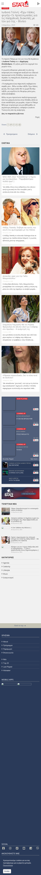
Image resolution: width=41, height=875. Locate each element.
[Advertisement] (18, 596)
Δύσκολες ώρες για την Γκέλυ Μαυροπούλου (15, 277)
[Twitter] (10, 124)
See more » (34, 459)
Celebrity (5, 8)
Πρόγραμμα (7, 645)
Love (36, 409)
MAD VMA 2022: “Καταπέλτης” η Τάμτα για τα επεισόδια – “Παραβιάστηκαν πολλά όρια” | (19, 179)
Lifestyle (6, 570)
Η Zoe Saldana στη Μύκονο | (21, 528)
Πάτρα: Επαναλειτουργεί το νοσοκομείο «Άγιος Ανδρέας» (24, 509)
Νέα (4, 659)
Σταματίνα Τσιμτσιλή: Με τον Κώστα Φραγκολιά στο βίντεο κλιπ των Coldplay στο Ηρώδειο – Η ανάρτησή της (20, 326)
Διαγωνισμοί (8, 577)
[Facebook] (8, 124)
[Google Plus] (13, 124)
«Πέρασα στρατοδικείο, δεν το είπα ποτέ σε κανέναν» (20, 376)
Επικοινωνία (8, 653)
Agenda (6, 563)
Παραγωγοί (7, 649)
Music (5, 574)
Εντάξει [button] (7, 871)
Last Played (7, 667)
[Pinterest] (19, 124)
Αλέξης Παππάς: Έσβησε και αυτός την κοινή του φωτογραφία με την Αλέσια (19, 228)
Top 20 (6, 663)
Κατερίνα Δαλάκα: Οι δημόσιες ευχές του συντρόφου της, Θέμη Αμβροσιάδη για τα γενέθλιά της (25, 519)
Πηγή (37, 117)
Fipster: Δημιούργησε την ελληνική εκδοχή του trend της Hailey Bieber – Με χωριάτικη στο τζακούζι (25, 539)
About (5, 641)
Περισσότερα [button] (8, 865)
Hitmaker (7, 670)
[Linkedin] (16, 124)
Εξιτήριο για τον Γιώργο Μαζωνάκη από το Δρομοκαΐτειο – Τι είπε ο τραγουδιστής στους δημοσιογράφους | (25, 548)
